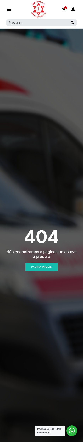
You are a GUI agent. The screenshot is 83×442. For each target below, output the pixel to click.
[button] (9, 9)
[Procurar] (72, 22)
